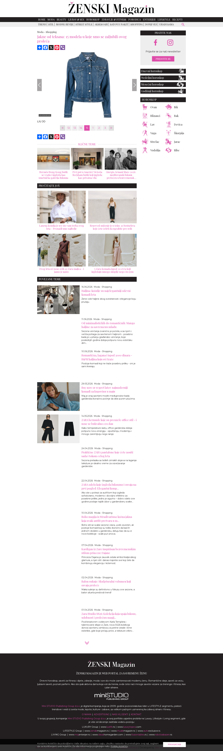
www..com (129, 727)
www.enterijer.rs (79, 734)
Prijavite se (163, 58)
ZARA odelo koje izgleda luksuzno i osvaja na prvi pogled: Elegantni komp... (108, 486)
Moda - (41, 32)
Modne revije (64, 24)
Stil (51, 24)
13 (75, 127)
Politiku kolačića (119, 746)
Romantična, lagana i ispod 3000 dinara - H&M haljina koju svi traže (106, 357)
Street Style (84, 24)
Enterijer (149, 19)
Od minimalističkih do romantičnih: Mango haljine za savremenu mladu (108, 325)
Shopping (136, 24)
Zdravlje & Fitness (114, 19)
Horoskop (93, 19)
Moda (51, 19)
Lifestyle (164, 19)
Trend (42, 24)
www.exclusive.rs (149, 730)
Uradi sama (166, 24)
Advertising (102, 714)
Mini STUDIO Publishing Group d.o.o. (61, 706)
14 (81, 127)
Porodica (134, 19)
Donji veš (151, 24)
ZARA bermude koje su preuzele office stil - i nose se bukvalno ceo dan (109, 422)
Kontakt (136, 714)
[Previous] (39, 85)
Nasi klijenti (120, 714)
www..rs (108, 727)
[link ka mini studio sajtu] (111, 699)
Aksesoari (101, 24)
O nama (86, 714)
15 (87, 127)
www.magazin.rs (96, 730)
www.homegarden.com (107, 734)
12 (69, 127)
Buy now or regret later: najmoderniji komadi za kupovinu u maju (104, 389)
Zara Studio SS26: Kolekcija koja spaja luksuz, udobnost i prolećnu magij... (108, 615)
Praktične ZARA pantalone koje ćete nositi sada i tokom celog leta (107, 454)
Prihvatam (174, 744)
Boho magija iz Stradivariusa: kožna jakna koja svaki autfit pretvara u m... (106, 518)
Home (41, 19)
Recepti (177, 19)
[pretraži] (183, 25)
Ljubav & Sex (76, 19)
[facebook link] (155, 42)
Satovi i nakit (119, 24)
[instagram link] (170, 42)
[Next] (134, 85)
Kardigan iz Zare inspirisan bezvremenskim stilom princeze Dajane (108, 551)
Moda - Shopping (103, 286)
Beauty (61, 19)
